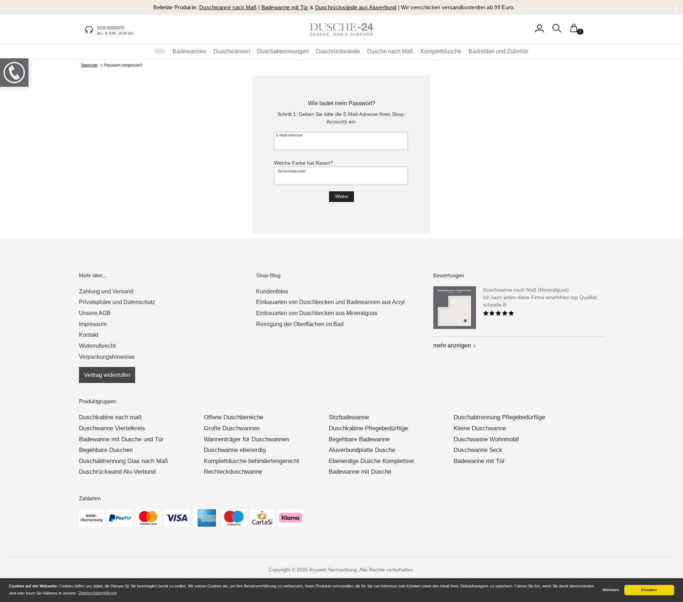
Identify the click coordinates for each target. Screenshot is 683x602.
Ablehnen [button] (611, 590)
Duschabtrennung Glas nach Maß (123, 461)
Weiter (341, 196)
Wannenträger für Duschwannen (246, 439)
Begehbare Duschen (106, 450)
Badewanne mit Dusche (360, 471)
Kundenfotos (272, 291)
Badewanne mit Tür (479, 461)
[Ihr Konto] (539, 32)
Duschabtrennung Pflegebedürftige (499, 417)
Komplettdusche (440, 51)
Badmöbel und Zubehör (498, 51)
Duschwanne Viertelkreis (112, 428)
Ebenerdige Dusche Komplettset (371, 461)
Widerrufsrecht (97, 346)
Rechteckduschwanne (233, 471)
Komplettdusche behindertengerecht (251, 461)
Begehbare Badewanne (359, 439)
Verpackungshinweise (107, 357)
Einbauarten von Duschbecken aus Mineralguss (316, 313)
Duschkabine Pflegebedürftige (368, 428)
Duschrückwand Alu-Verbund (117, 471)
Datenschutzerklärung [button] (97, 593)
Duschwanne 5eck (478, 450)
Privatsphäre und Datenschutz (117, 302)
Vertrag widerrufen (107, 375)
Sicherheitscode (291, 171)
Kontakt (88, 335)
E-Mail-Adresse (289, 135)
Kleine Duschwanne (480, 428)
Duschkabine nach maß (110, 417)
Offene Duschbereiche (233, 417)
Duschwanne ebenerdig (235, 450)
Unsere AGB (95, 313)
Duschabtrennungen (283, 51)
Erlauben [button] (649, 590)
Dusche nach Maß (390, 51)
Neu (160, 51)
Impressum (93, 324)
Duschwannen (231, 51)
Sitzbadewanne (349, 417)
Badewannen (189, 51)
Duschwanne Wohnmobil (486, 439)
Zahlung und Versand (106, 291)
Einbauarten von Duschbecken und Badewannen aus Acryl (330, 302)
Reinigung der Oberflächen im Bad (300, 324)
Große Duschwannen (232, 428)
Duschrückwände (338, 51)
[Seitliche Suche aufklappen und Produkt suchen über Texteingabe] (556, 32)
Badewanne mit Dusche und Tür (121, 439)
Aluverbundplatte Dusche (362, 450)
